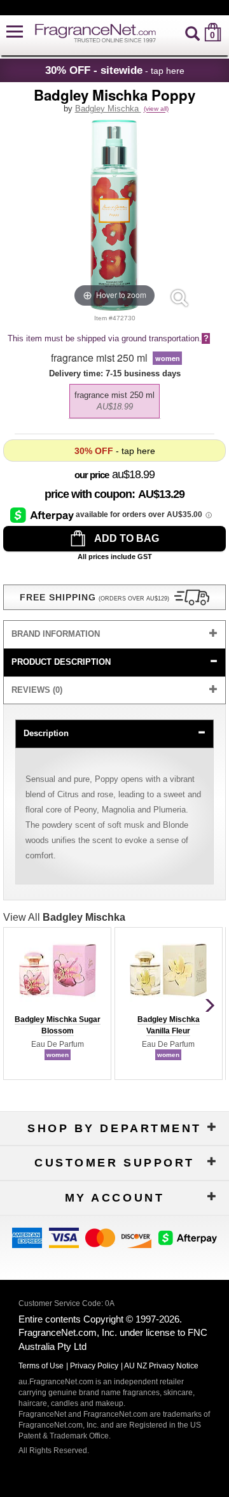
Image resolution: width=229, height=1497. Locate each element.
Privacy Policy (94, 1365)
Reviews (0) (36, 690)
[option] (114, 401)
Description (46, 733)
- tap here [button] (114, 70)
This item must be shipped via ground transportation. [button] (108, 338)
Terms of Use (41, 1365)
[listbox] (114, 398)
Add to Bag (125, 538)
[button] (14, 32)
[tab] (114, 634)
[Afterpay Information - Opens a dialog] (43, 514)
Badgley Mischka (108, 108)
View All (64, 917)
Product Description (61, 662)
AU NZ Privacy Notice (161, 1365)
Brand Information (55, 634)
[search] (192, 32)
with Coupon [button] (88, 494)
